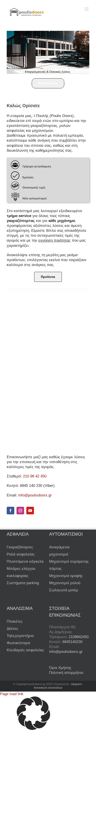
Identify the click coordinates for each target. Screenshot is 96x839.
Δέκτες (12, 628)
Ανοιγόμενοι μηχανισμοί (59, 550)
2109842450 (79, 637)
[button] (48, 713)
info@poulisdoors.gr (35, 495)
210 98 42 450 (34, 476)
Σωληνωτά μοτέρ (63, 590)
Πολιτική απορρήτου (66, 673)
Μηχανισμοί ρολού (64, 583)
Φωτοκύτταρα (18, 643)
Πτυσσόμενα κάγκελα (25, 561)
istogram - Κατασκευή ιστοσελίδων (58, 686)
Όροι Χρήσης (60, 668)
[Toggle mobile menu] (87, 9)
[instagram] (20, 510)
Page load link (11, 694)
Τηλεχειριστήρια (20, 636)
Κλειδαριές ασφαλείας (25, 650)
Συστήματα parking (23, 583)
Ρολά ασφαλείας (21, 554)
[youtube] (30, 510)
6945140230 (72, 642)
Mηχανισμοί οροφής (66, 576)
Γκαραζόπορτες (20, 547)
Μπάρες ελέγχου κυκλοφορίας (21, 572)
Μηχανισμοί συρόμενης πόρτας (69, 565)
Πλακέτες (15, 621)
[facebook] (10, 510)
